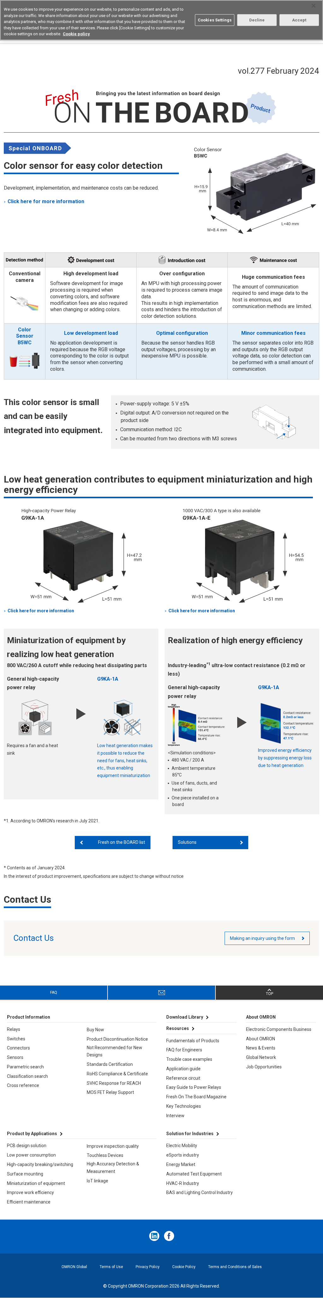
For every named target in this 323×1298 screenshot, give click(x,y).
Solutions (187, 842)
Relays (13, 1029)
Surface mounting (25, 1173)
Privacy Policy (148, 1267)
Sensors (15, 1057)
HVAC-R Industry (182, 1183)
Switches (16, 1038)
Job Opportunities (264, 1066)
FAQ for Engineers (184, 1049)
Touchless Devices (105, 1155)
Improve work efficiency (30, 1192)
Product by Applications (32, 1133)
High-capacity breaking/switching (40, 1164)
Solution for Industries (190, 1133)
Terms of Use (111, 1267)
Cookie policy (76, 33)
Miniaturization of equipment (36, 1183)
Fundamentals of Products (192, 1040)
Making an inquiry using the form (262, 938)
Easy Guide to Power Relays (193, 1087)
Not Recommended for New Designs (114, 1051)
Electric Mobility (181, 1145)
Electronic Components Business (278, 1029)
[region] (161, 20)
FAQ (53, 992)
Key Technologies (183, 1106)
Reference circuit (183, 1078)
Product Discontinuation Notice (117, 1039)
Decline (257, 20)
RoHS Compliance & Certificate (117, 1073)
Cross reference (23, 1085)
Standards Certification (110, 1064)
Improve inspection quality (113, 1146)
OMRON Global (74, 1267)
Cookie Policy (184, 1267)
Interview (175, 1115)
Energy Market (180, 1164)
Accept (299, 20)
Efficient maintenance (28, 1201)
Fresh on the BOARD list (121, 842)
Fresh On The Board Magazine (196, 1096)
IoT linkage (97, 1180)
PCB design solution (26, 1145)
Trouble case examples (189, 1059)
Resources (177, 1028)
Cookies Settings (215, 20)
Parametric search (25, 1066)
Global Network (261, 1057)
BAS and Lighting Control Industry (199, 1192)
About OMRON (260, 1038)
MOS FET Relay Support (110, 1092)
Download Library (184, 1017)
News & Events (260, 1047)
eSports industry (182, 1155)
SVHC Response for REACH (114, 1083)
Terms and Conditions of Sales (235, 1267)
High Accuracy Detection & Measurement (113, 1167)
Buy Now (95, 1029)
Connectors (18, 1047)
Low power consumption (31, 1155)
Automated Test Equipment (194, 1173)
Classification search (27, 1076)
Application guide (183, 1068)
